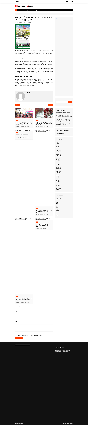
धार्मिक (34, 10)
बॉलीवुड (43, 10)
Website (16, 330)
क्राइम (21, 10)
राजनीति (51, 10)
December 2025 (59, 152)
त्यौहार (31, 10)
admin (17, 22)
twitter (68, 423)
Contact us (17, 1)
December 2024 (59, 168)
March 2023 (58, 185)
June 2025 (58, 160)
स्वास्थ (57, 10)
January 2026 (58, 151)
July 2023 (57, 180)
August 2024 (58, 173)
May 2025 (57, 162)
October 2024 (58, 171)
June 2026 (58, 145)
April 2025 (57, 163)
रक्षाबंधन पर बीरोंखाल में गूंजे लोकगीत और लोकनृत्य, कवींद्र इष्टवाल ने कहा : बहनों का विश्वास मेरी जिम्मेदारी (24, 123)
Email (16, 326)
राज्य (18, 10)
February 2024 (58, 179)
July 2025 (57, 159)
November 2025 (59, 154)
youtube (71, 423)
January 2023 (58, 188)
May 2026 (57, 146)
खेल (24, 10)
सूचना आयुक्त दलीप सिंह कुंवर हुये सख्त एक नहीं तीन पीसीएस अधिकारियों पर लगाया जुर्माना (44, 211)
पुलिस (37, 10)
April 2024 (57, 176)
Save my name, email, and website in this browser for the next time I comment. (29, 335)
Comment (17, 311)
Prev (18, 104)
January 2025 (58, 167)
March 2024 (58, 177)
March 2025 (58, 164)
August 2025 (58, 158)
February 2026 (58, 150)
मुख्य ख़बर (47, 10)
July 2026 (57, 143)
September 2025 (59, 156)
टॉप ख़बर (27, 10)
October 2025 (58, 155)
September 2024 (59, 172)
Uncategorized (58, 198)
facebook (64, 423)
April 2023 (57, 184)
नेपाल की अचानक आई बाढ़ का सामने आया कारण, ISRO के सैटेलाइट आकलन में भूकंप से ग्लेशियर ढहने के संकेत (44, 123)
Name (16, 321)
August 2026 (58, 142)
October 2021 (58, 189)
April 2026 (57, 147)
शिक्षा (54, 10)
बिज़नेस (40, 10)
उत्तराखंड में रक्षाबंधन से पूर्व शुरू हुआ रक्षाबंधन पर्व (63, 119)
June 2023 (58, 181)
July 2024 (57, 175)
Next (50, 104)
